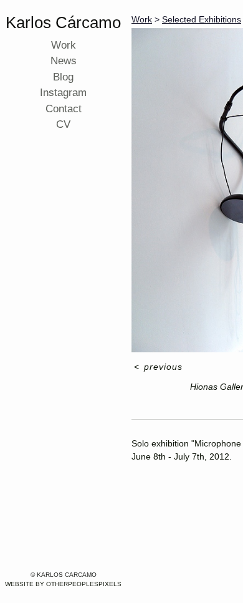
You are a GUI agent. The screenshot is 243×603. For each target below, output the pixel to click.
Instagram (63, 92)
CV (63, 124)
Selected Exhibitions (197, 19)
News (63, 60)
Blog (63, 77)
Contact (63, 108)
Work (63, 45)
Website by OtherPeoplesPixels (63, 584)
